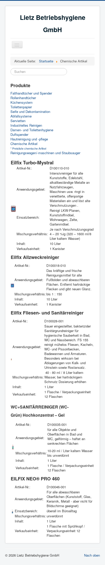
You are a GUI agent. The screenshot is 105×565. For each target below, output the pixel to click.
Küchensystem (21, 102)
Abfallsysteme (21, 116)
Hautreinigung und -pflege (29, 139)
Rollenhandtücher (23, 98)
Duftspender (19, 134)
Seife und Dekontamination (30, 111)
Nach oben (92, 555)
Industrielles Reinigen (26, 125)
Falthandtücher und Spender (31, 93)
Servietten (17, 121)
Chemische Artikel (23, 143)
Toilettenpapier (21, 107)
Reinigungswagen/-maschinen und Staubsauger (45, 153)
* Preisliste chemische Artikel (28, 148)
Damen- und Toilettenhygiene (31, 130)
